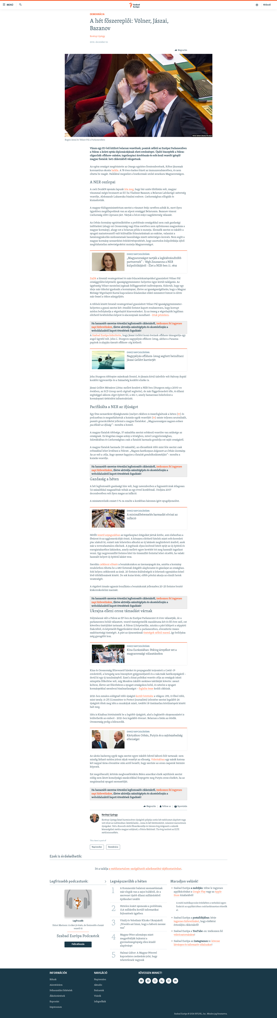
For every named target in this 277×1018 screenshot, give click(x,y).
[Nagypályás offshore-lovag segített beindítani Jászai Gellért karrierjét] (108, 360)
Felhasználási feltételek (61, 991)
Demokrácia (97, 14)
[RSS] (161, 981)
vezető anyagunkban (108, 535)
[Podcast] (168, 981)
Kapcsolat (54, 1002)
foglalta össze (146, 689)
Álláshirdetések (57, 996)
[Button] (181, 50)
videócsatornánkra (184, 935)
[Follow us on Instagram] (155, 981)
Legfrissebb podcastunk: (69, 882)
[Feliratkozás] (175, 981)
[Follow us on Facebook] (148, 981)
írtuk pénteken (160, 315)
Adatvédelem (56, 985)
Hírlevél (267, 5)
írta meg (129, 189)
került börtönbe (144, 696)
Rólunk (53, 980)
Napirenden (100, 980)
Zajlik (93, 278)
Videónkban (158, 759)
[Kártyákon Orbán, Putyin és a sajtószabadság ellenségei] (108, 739)
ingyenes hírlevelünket (186, 921)
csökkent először (109, 564)
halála (115, 170)
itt (179, 414)
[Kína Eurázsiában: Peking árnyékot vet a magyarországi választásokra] (108, 654)
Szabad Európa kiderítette (106, 335)
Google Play (199, 892)
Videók (97, 996)
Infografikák (100, 1002)
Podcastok (99, 991)
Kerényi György (97, 36)
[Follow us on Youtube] (141, 981)
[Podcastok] (257, 5)
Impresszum (56, 1007)
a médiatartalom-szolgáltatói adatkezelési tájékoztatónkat (145, 868)
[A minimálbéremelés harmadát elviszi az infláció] (108, 518)
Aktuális (98, 985)
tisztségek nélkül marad (156, 633)
